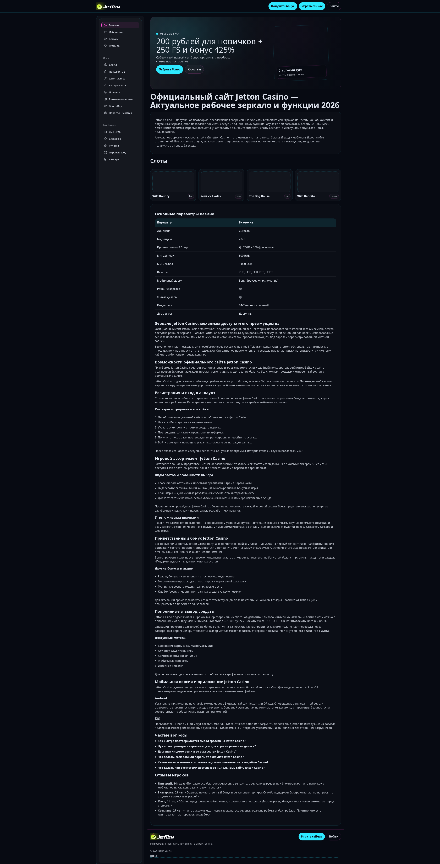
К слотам (194, 69)
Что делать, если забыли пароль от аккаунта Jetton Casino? (201, 757)
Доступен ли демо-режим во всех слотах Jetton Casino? (197, 751)
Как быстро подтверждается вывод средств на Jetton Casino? (202, 741)
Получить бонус (282, 6)
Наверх (154, 855)
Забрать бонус (169, 69)
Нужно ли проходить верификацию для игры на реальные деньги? (207, 746)
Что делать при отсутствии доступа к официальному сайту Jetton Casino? (211, 768)
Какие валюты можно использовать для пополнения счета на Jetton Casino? (213, 762)
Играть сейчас (312, 6)
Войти (334, 6)
